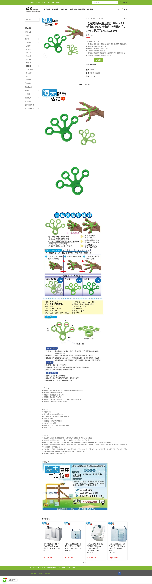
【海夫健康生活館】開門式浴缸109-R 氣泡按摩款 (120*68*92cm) (73, 546)
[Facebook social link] (90, 76)
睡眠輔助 (28, 46)
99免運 (27, 94)
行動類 (27, 35)
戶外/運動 (28, 101)
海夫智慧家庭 (29, 109)
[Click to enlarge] (45, 55)
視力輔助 (28, 56)
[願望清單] (118, 9)
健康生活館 (28, 87)
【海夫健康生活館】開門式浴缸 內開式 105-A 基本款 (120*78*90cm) (51, 546)
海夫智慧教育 (29, 105)
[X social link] (92, 76)
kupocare (30, 69)
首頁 (87, 18)
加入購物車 (99, 60)
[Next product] (126, 19)
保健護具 (28, 42)
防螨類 (27, 90)
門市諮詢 (28, 83)
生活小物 (28, 66)
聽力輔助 (28, 49)
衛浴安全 (28, 52)
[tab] (80, 83)
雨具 (27, 76)
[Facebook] (119, 573)
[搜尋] (116, 2)
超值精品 (28, 98)
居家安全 (28, 63)
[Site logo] (33, 9)
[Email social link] (94, 76)
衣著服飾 (28, 73)
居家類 (27, 39)
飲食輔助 (28, 59)
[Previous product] (123, 19)
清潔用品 (28, 79)
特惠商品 (28, 32)
